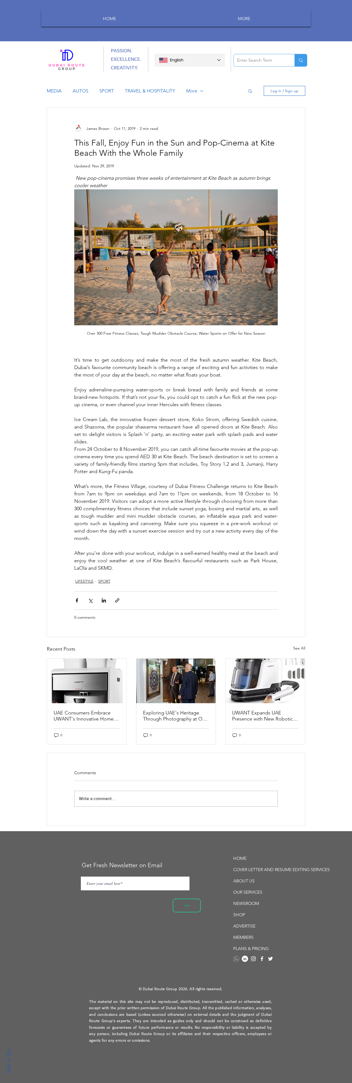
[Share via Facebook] (76, 600)
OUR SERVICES (247, 892)
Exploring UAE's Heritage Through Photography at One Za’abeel (175, 716)
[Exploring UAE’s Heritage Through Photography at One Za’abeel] (176, 681)
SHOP (239, 914)
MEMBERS (243, 937)
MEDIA (54, 91)
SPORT (106, 91)
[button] (250, 91)
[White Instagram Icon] (253, 959)
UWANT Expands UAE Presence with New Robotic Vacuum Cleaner (262, 716)
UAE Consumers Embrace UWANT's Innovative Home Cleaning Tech (84, 716)
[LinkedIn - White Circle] (245, 959)
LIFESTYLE (84, 581)
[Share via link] (117, 600)
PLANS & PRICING (251, 948)
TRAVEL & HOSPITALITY (150, 91)
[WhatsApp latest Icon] (236, 959)
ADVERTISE (244, 926)
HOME (239, 858)
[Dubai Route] (262, 959)
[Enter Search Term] (301, 60)
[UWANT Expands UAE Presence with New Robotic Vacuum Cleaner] (265, 681)
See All (299, 648)
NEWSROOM (246, 903)
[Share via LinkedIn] (103, 600)
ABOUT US (244, 880)
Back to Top (8, 1061)
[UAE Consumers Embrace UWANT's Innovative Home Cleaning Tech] (87, 681)
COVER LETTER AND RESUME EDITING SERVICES (264, 869)
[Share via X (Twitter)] (90, 600)
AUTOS (80, 91)
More (191, 91)
